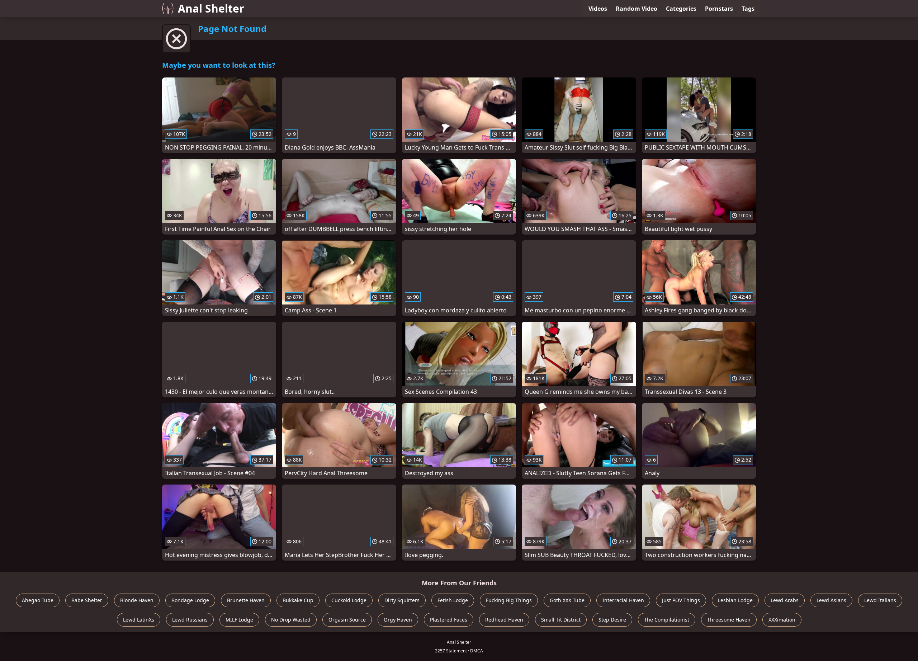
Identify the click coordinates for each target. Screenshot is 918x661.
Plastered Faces (448, 619)
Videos (597, 9)
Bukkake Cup (298, 600)
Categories (681, 9)
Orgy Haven (398, 619)
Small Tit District (561, 619)
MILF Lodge (239, 619)
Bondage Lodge (190, 600)
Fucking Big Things (509, 600)
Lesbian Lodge (735, 600)
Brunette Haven (246, 600)
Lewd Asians (831, 600)
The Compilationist (666, 619)
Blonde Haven (136, 600)
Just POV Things (681, 600)
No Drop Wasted (291, 619)
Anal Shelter (211, 8)
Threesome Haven (729, 619)
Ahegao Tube (37, 600)
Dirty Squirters (402, 600)
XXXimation (781, 619)
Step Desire (612, 619)
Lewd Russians (190, 619)
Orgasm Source (347, 619)
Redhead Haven (504, 619)
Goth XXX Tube (567, 600)
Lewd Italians (880, 600)
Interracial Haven (623, 600)
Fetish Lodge (452, 600)
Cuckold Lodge (348, 600)
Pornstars (719, 9)
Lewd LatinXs (138, 619)
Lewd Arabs (785, 600)
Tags (748, 9)
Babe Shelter (86, 600)
